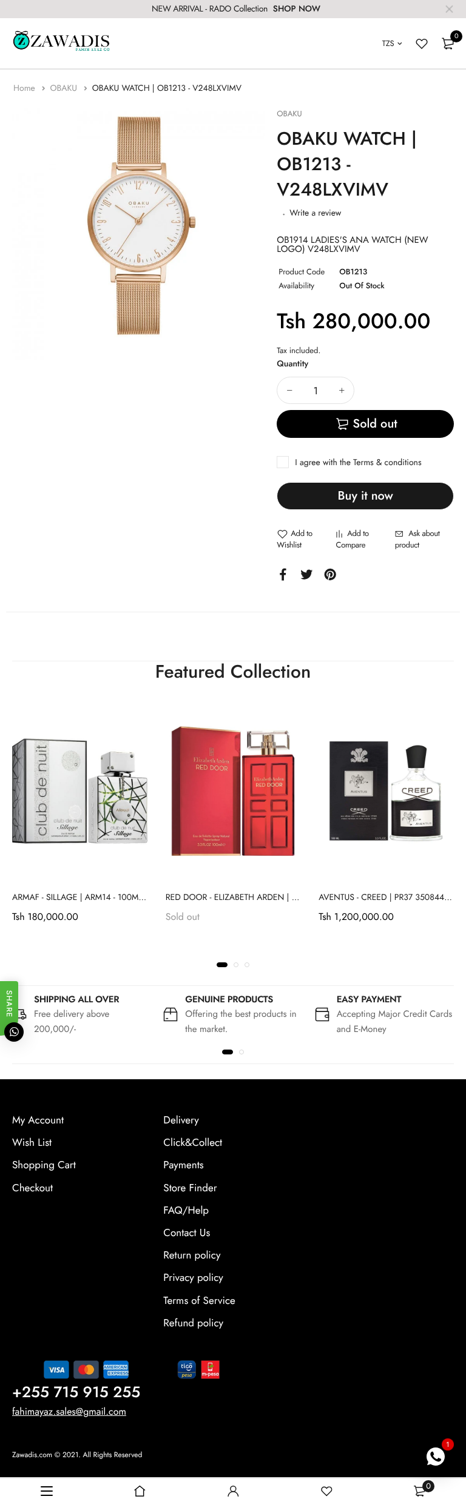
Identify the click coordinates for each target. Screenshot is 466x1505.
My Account (38, 1120)
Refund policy (193, 1323)
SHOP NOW (296, 9)
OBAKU (64, 88)
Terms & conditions (387, 463)
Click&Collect (192, 1143)
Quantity (292, 364)
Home (25, 88)
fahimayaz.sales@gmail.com (69, 1412)
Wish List (32, 1143)
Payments (183, 1166)
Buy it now (365, 495)
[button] (222, 964)
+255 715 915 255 (76, 1392)
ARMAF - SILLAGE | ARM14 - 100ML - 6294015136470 (111, 897)
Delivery (180, 1120)
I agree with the (358, 463)
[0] (448, 44)
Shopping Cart (44, 1166)
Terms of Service (199, 1301)
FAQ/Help (186, 1210)
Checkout (32, 1188)
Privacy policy (193, 1278)
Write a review (315, 213)
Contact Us (186, 1233)
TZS (388, 43)
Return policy (191, 1255)
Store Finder (190, 1188)
